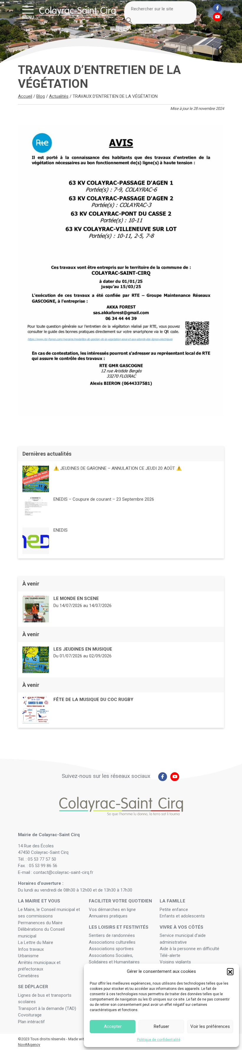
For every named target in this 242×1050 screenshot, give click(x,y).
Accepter (113, 1026)
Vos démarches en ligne (113, 909)
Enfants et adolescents (182, 916)
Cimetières (28, 975)
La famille (172, 901)
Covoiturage (30, 1015)
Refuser (161, 1026)
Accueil (25, 96)
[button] (230, 971)
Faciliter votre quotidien (120, 901)
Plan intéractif (31, 1021)
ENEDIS (60, 530)
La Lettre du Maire (35, 942)
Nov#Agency (29, 1044)
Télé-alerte (170, 955)
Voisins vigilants (175, 962)
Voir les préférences (210, 1026)
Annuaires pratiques (108, 916)
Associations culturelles (112, 942)
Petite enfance (174, 909)
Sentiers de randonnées (112, 935)
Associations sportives (111, 948)
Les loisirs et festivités (118, 927)
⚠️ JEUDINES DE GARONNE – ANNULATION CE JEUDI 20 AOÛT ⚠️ (117, 468)
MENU (28, 17)
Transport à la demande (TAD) (47, 1008)
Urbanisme (28, 955)
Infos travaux (31, 949)
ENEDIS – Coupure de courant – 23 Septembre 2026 (103, 499)
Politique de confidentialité (158, 1040)
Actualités (58, 96)
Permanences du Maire (40, 922)
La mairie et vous (39, 901)
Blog (40, 96)
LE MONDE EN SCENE (76, 598)
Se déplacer (33, 986)
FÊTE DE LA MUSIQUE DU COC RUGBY (93, 699)
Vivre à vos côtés (181, 927)
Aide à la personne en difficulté (190, 948)
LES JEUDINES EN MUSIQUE (82, 649)
